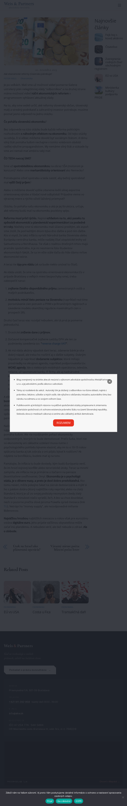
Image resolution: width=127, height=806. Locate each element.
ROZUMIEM (63, 423)
